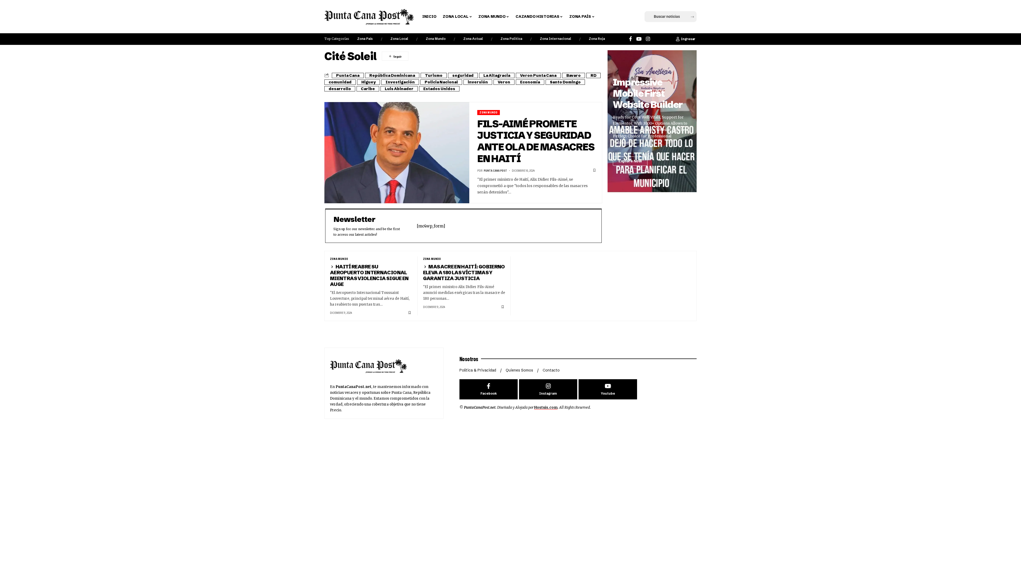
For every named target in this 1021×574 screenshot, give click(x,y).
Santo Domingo (565, 82)
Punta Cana (347, 75)
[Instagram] (648, 39)
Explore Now (630, 161)
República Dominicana (392, 75)
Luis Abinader (399, 88)
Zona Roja (597, 39)
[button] (607, 16)
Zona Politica (511, 39)
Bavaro (573, 75)
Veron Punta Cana (538, 75)
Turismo (433, 75)
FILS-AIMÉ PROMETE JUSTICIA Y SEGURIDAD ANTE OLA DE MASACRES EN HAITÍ (535, 141)
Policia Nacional (441, 82)
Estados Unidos (439, 88)
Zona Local (399, 39)
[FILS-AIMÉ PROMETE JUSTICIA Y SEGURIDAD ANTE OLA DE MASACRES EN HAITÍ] (396, 153)
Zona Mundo (436, 39)
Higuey (368, 82)
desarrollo (340, 88)
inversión (478, 82)
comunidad (340, 82)
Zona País (365, 39)
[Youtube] (608, 389)
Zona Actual (473, 39)
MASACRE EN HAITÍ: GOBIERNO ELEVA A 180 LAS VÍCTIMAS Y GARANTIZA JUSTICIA (464, 272)
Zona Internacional (555, 39)
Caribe (368, 88)
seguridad (463, 75)
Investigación (400, 82)
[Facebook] (630, 39)
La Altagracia (496, 75)
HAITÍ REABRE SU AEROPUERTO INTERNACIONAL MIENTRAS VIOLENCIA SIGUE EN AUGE (369, 275)
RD (593, 75)
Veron (504, 82)
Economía (530, 82)
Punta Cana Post (495, 170)
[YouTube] (639, 39)
